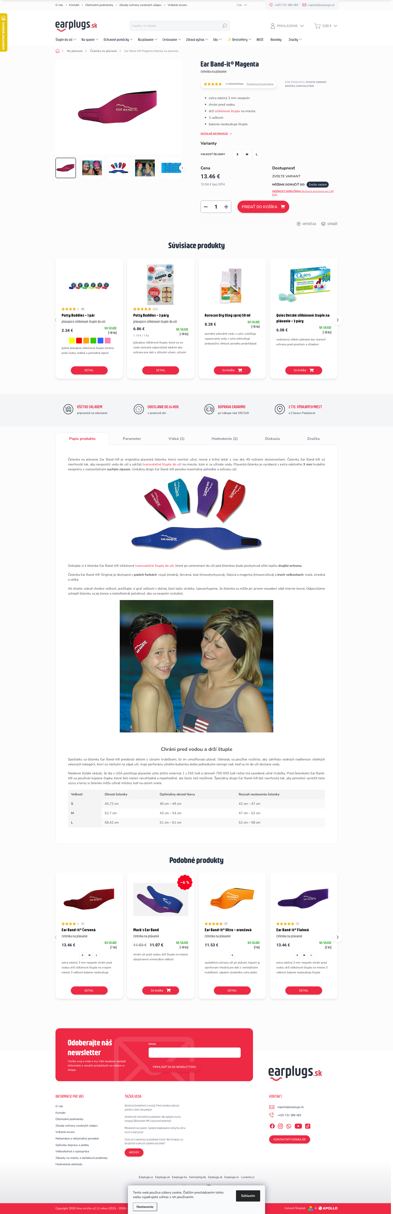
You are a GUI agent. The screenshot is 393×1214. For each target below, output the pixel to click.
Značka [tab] (313, 438)
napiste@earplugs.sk (290, 1107)
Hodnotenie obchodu (68, 1164)
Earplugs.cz (146, 1177)
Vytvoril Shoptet (294, 1208)
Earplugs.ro (231, 1177)
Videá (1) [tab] (176, 438)
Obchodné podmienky (99, 5)
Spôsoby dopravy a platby (72, 1145)
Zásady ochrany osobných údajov (140, 5)
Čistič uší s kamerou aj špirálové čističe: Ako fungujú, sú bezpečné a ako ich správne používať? (154, 1141)
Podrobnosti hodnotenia (260, 84)
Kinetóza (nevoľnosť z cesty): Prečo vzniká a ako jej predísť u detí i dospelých (152, 1107)
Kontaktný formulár (289, 1139)
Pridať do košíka (259, 206)
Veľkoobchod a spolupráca (72, 1151)
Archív (134, 1152)
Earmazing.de (197, 1177)
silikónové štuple (227, 111)
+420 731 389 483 (289, 1115)
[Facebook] (272, 1125)
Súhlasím (248, 1196)
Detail (89, 370)
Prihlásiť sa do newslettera (174, 1067)
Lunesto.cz (247, 1177)
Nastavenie (145, 1207)
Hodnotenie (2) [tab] (225, 438)
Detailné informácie (214, 133)
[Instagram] (280, 1125)
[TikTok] (308, 1125)
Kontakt (74, 5)
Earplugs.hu (179, 1177)
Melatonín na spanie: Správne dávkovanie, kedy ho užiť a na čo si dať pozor (155, 1130)
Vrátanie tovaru (177, 5)
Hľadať (224, 25)
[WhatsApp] (289, 1125)
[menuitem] (66, 39)
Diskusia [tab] (272, 438)
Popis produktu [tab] (82, 438)
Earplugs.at (215, 1177)
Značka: (299, 86)
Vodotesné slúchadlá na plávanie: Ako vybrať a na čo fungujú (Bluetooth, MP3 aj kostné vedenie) (153, 1118)
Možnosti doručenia (303, 193)
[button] (337, 320)
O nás (59, 5)
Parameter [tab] (132, 438)
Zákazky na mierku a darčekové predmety (81, 1158)
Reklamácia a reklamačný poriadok (77, 1138)
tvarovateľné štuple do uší (162, 464)
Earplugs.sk (162, 1177)
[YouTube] (298, 1125)
